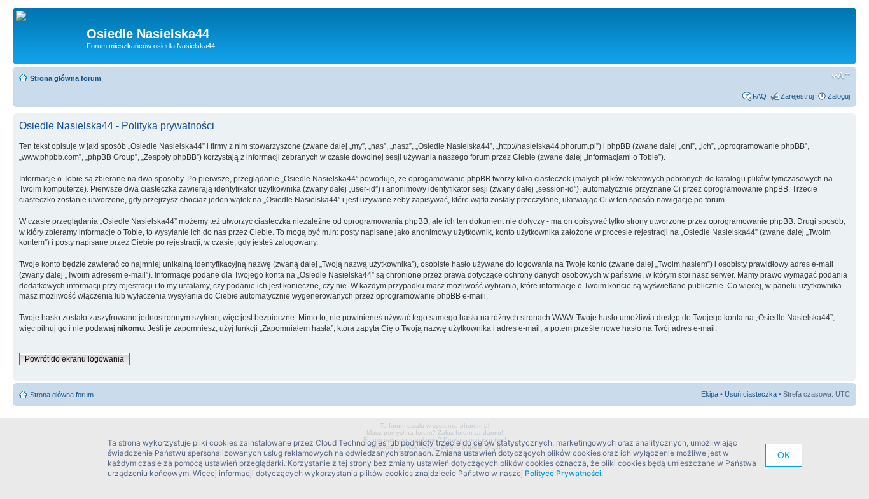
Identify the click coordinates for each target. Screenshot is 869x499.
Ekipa (709, 394)
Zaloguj (839, 96)
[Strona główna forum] (26, 16)
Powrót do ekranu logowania (74, 359)
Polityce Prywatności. (564, 473)
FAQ (760, 96)
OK (783, 455)
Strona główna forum (65, 78)
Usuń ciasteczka (751, 394)
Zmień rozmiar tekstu (840, 75)
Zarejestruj (797, 96)
